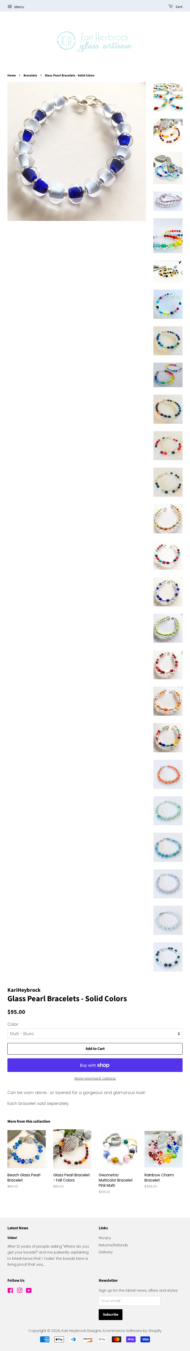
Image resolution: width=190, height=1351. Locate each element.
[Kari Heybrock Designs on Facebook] (10, 1291)
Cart (179, 6)
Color (12, 1024)
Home (11, 75)
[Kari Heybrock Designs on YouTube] (29, 1291)
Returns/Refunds (113, 1245)
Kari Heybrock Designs (81, 1330)
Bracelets (30, 75)
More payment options (95, 1078)
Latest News (17, 1228)
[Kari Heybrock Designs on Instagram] (19, 1291)
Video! (12, 1237)
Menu (18, 6)
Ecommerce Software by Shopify (132, 1330)
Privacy (105, 1237)
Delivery (106, 1252)
